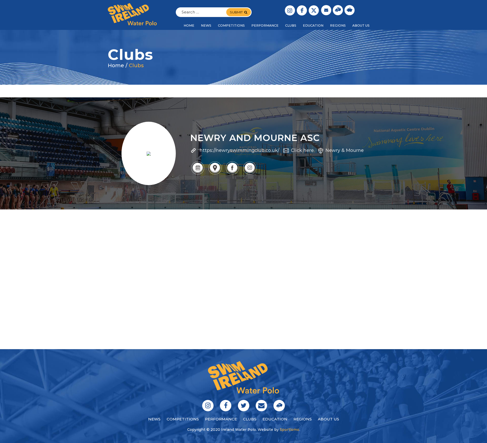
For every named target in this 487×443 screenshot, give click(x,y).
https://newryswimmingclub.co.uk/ (239, 150)
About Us (328, 419)
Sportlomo (289, 429)
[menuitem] (189, 25)
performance (221, 419)
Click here (302, 150)
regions (302, 419)
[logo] (132, 14)
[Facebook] (232, 174)
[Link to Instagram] (290, 10)
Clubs (136, 65)
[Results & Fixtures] (197, 174)
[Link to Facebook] (302, 10)
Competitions (183, 419)
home (116, 65)
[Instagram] (249, 174)
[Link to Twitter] (314, 10)
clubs (249, 419)
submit (236, 12)
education (275, 419)
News (154, 419)
